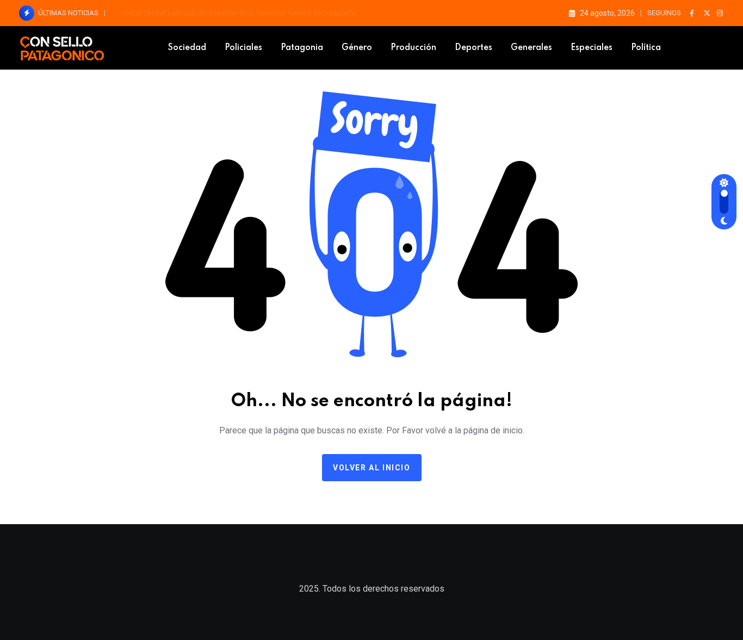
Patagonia (302, 48)
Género (357, 48)
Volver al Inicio (372, 467)
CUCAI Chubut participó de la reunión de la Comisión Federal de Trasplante (239, 13)
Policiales (243, 48)
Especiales (591, 48)
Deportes (473, 48)
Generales (531, 48)
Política (646, 48)
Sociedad (187, 48)
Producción (413, 48)
